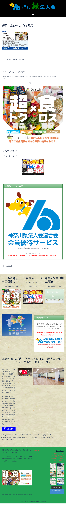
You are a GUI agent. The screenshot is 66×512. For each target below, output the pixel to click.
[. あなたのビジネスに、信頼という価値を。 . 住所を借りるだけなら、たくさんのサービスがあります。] (53, 466)
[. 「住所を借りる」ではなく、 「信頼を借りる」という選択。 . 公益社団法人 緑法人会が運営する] (60, 466)
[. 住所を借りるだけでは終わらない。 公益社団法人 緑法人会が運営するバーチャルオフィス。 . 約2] (60, 473)
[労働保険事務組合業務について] (54, 296)
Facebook (7, 266)
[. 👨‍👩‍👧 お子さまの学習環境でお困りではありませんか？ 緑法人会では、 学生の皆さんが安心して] (60, 481)
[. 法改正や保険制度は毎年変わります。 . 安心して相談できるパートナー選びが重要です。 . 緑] (53, 481)
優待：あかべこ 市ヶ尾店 (16, 59)
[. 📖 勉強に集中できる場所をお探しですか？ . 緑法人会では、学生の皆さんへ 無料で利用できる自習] (53, 473)
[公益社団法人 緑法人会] (33, 6)
